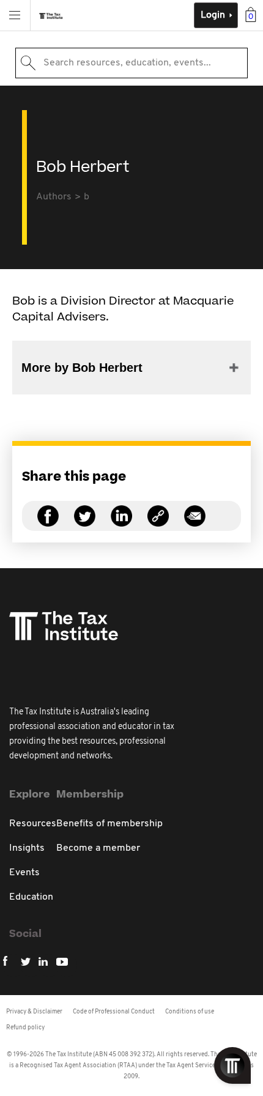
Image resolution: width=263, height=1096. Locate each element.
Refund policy (25, 1027)
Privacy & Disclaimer (34, 1012)
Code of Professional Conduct (114, 1012)
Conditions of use (189, 1012)
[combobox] (131, 63)
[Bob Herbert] (158, 523)
